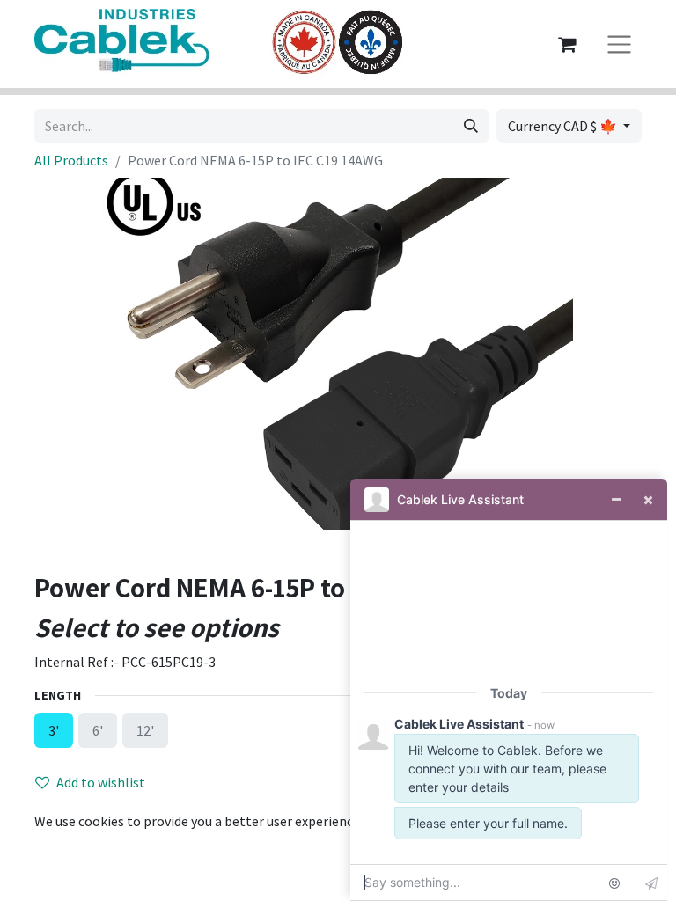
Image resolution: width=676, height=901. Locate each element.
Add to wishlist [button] (100, 782)
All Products (71, 160)
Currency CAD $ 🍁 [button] (564, 126)
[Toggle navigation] (619, 44)
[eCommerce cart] (567, 44)
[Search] (470, 126)
